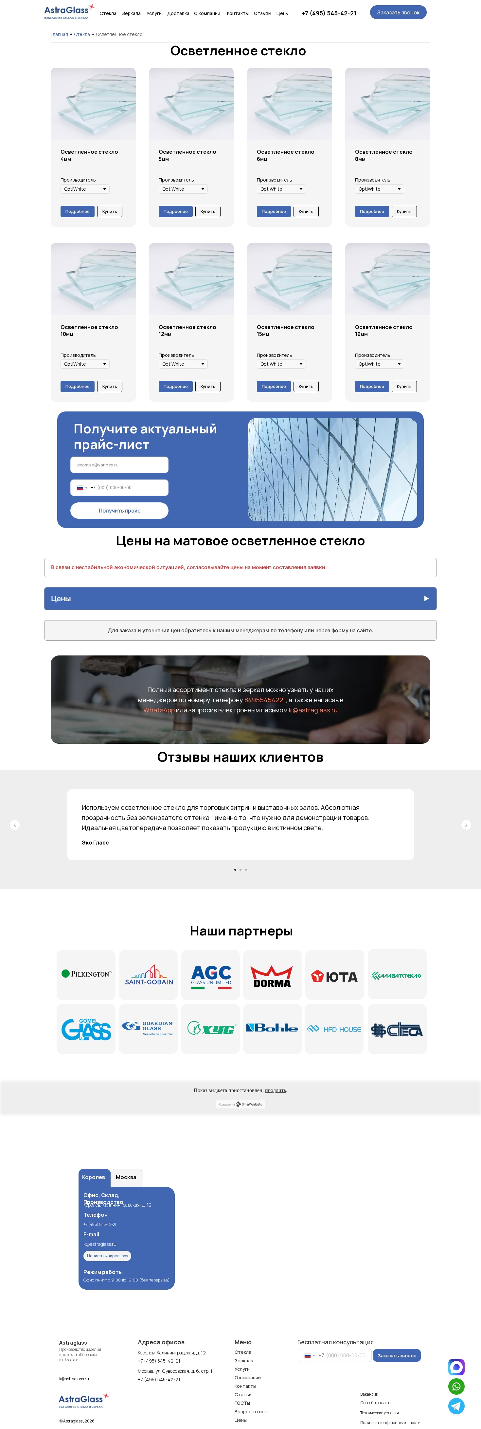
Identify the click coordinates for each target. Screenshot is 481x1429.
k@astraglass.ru (313, 710)
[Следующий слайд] (466, 825)
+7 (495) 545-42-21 (329, 13)
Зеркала (244, 1360)
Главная (59, 34)
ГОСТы (242, 1403)
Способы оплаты (376, 1402)
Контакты (245, 1386)
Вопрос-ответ (251, 1411)
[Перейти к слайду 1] (235, 870)
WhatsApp (159, 710)
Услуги (242, 1369)
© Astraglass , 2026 (77, 1421)
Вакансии (369, 1394)
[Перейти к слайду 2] (240, 870)
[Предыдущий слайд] (15, 825)
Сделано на (227, 1104)
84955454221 (265, 699)
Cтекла (82, 34)
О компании (248, 1377)
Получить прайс (119, 510)
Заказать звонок (397, 1355)
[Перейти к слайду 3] (246, 870)
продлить (275, 1090)
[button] (398, 12)
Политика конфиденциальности (390, 1422)
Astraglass (73, 1342)
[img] (69, 11)
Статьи (243, 1394)
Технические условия (379, 1413)
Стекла (243, 1352)
